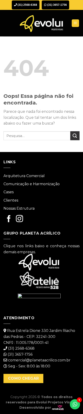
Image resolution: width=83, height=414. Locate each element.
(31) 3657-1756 (57, 4)
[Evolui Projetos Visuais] (41, 23)
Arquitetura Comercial (24, 176)
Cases (8, 192)
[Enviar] (75, 135)
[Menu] (75, 23)
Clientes (10, 200)
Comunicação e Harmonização (31, 184)
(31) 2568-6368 (27, 4)
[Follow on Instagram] (19, 219)
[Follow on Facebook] (8, 219)
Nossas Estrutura (19, 208)
